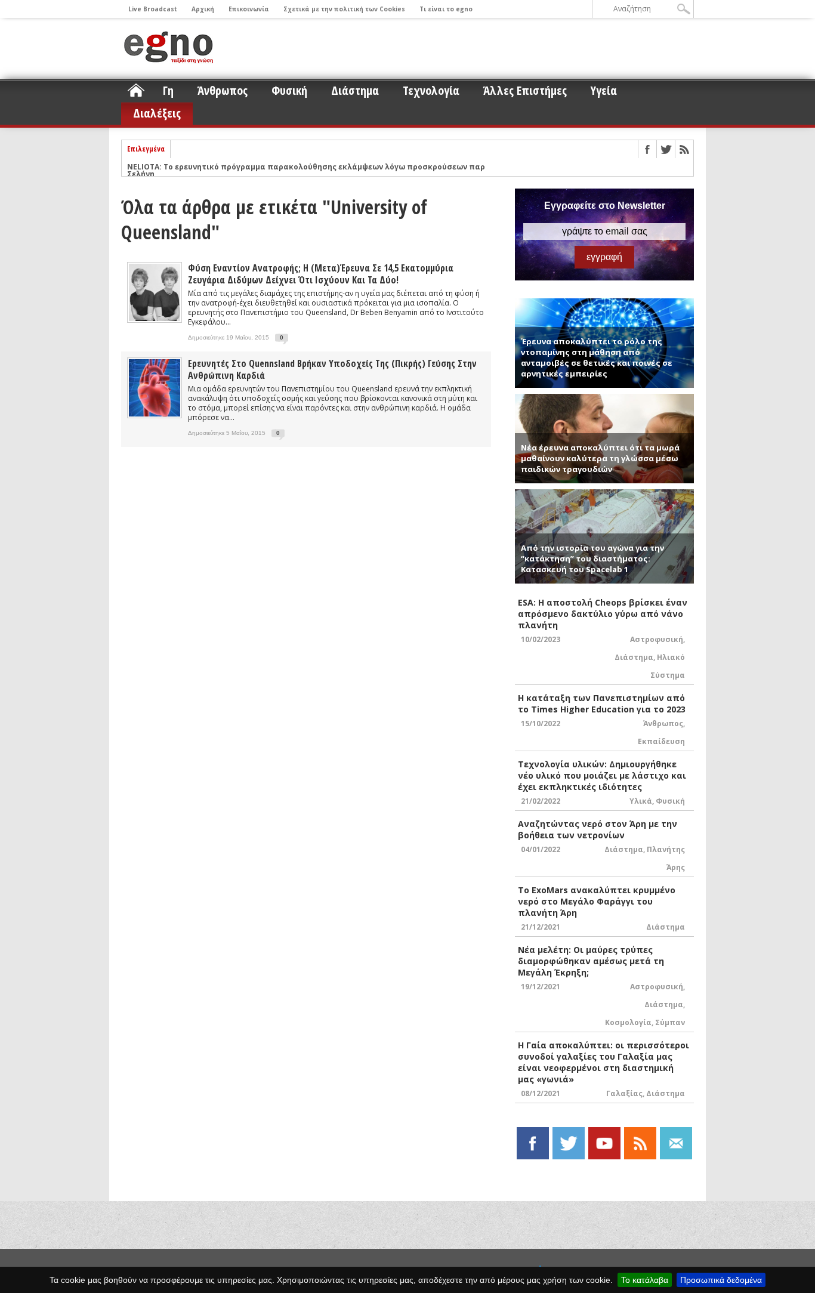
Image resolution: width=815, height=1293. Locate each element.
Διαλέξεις (157, 113)
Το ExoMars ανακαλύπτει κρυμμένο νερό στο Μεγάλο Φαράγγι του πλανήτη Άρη (596, 901)
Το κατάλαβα (644, 1280)
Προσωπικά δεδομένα (721, 1280)
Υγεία (604, 90)
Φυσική (289, 90)
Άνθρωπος (222, 90)
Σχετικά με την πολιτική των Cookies (344, 9)
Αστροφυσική (656, 639)
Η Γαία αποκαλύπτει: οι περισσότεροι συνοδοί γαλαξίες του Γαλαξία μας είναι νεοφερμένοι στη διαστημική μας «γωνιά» (603, 1062)
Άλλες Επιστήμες (525, 90)
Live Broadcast (152, 9)
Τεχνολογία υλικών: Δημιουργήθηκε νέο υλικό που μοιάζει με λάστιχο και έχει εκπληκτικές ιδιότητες (602, 775)
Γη (168, 90)
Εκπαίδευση (661, 741)
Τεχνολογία (431, 90)
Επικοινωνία (249, 9)
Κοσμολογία (628, 1022)
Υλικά (640, 801)
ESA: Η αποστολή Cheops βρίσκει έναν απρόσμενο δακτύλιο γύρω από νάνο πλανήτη (602, 614)
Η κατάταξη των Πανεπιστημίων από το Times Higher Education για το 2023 (602, 703)
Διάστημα (355, 90)
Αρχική (203, 9)
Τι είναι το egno (446, 9)
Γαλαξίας (624, 1093)
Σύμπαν (670, 1022)
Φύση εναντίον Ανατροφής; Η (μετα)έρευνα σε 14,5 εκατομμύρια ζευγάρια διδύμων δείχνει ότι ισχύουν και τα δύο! (320, 274)
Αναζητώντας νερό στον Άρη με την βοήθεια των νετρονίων (597, 829)
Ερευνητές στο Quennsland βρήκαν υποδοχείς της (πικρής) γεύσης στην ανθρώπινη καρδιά (332, 369)
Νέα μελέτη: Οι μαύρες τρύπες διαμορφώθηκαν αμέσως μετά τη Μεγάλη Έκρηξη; (591, 961)
